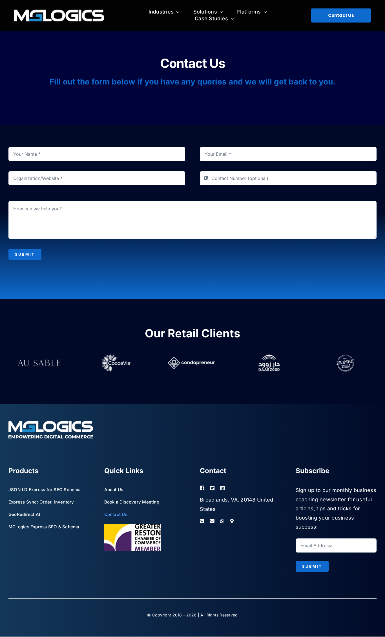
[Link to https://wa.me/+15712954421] (222, 521)
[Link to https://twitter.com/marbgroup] (212, 488)
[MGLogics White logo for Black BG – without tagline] (59, 12)
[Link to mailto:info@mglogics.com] (212, 521)
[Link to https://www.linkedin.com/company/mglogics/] (231, 488)
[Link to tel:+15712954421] (202, 521)
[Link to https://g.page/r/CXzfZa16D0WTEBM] (238, 521)
